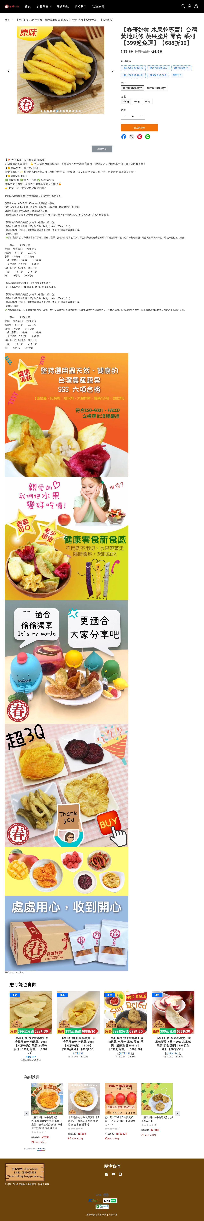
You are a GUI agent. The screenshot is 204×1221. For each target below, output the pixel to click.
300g (148, 101)
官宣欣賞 (98, 6)
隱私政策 (102, 1214)
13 (80, 111)
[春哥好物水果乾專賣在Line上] (120, 1175)
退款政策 (113, 1214)
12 (76, 111)
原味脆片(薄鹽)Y (156, 88)
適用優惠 (126, 61)
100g (126, 101)
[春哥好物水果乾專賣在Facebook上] (106, 1175)
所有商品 (42, 6)
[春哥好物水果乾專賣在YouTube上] (113, 1175)
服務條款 (90, 1214)
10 (70, 111)
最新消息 (63, 6)
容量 (123, 96)
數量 (123, 110)
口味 (123, 83)
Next (112, 71)
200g (137, 101)
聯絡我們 (81, 6)
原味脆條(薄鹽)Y (132, 88)
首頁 (28, 6)
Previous (9, 71)
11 (73, 111)
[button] (26, 1113)
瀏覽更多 (177, 75)
